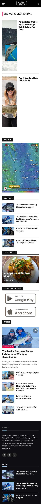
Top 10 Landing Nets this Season (28, 79)
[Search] (38, 3)
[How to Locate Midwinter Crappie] (8, 231)
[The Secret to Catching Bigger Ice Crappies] (8, 207)
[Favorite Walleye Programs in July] (8, 399)
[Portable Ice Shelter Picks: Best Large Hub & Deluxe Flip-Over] (9, 45)
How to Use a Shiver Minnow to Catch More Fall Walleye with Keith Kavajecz (26, 387)
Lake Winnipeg (8, 347)
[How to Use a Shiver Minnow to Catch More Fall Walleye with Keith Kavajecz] (8, 386)
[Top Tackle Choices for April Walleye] (8, 410)
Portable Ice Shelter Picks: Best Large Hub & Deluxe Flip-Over (28, 26)
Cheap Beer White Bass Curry (17, 275)
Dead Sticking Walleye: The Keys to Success (26, 241)
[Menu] (3, 3)
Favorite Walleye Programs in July (23, 397)
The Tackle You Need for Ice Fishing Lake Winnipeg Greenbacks (27, 218)
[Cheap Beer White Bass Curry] (20, 269)
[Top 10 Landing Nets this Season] (9, 101)
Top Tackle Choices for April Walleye (26, 408)
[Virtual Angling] (21, 3)
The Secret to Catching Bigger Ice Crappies (26, 206)
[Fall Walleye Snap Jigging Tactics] (8, 375)
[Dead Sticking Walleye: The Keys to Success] (8, 243)
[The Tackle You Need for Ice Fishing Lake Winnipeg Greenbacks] (8, 219)
